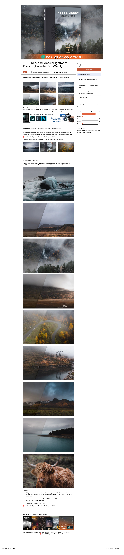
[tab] (55, 58)
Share (98, 105)
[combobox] (85, 105)
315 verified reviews (95, 130)
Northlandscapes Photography (42, 72)
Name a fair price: (82, 62)
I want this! (89, 69)
